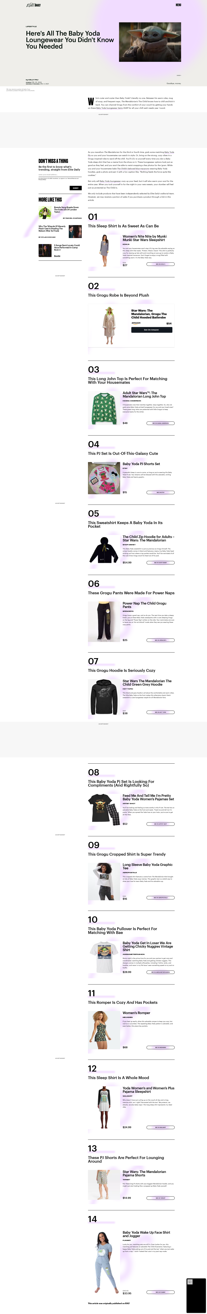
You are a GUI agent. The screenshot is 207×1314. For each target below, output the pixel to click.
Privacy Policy (42, 179)
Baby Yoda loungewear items (109, 108)
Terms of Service (72, 178)
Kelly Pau (33, 79)
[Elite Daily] (33, 5)
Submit (75, 188)
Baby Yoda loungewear (110, 181)
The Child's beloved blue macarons (133, 168)
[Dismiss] (203, 1280)
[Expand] (189, 1280)
